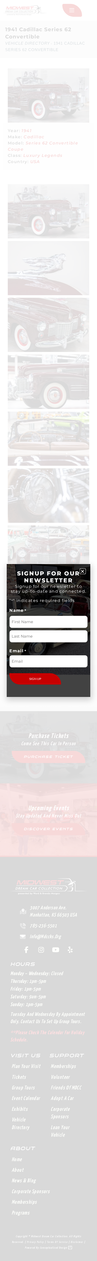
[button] (82, 571)
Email (17, 651)
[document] (48, 630)
